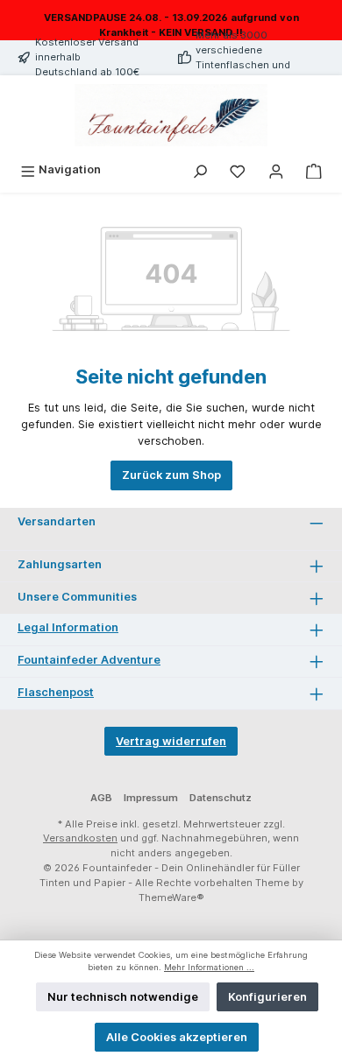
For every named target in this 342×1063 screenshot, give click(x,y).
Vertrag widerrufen (171, 741)
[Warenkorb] (314, 169)
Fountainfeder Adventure (89, 659)
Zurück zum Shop (171, 475)
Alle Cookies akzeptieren (176, 1037)
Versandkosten (80, 838)
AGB (101, 798)
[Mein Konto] (276, 169)
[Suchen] (200, 169)
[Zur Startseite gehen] (171, 115)
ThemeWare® (171, 897)
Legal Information (68, 627)
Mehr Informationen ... (209, 967)
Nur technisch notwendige (122, 996)
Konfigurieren (267, 996)
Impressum (151, 798)
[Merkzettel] (237, 169)
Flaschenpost (56, 692)
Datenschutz (220, 798)
